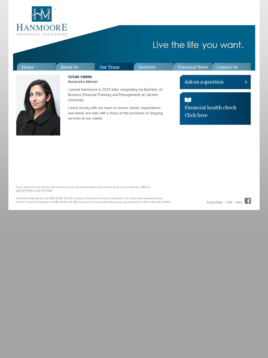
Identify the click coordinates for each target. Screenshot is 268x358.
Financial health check (210, 108)
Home (28, 67)
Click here (196, 115)
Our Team (109, 67)
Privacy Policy (215, 202)
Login (239, 202)
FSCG (229, 202)
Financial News (193, 67)
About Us (69, 67)
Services (147, 67)
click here (103, 187)
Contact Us (227, 67)
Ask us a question (204, 82)
